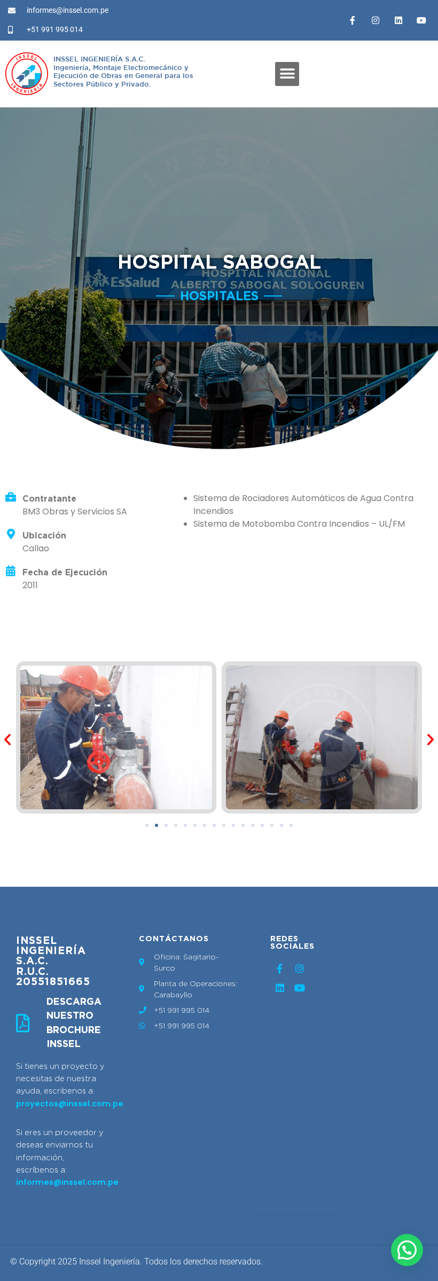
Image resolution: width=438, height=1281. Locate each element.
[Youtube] (421, 20)
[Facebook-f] (352, 20)
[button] (287, 74)
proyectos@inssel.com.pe (69, 1103)
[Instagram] (375, 20)
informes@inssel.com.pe (67, 1182)
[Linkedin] (398, 20)
